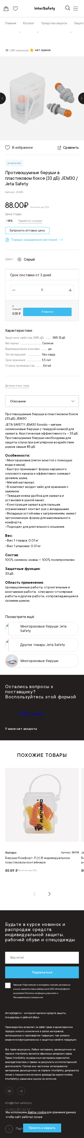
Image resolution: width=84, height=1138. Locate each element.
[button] (34, 893)
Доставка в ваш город (17, 385)
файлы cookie (37, 1112)
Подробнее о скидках (30, 221)
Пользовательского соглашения (28, 997)
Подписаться (42, 972)
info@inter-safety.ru (18, 1103)
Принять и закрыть (42, 1128)
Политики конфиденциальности (40, 993)
